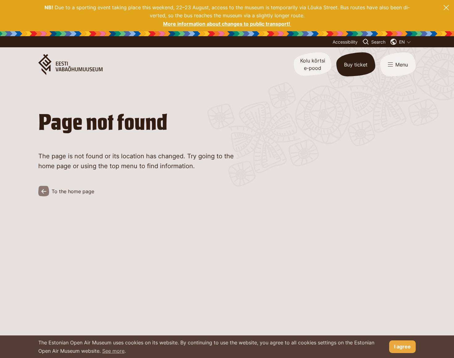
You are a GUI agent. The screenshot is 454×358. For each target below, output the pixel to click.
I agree (402, 346)
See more (113, 351)
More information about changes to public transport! (227, 24)
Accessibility (345, 42)
